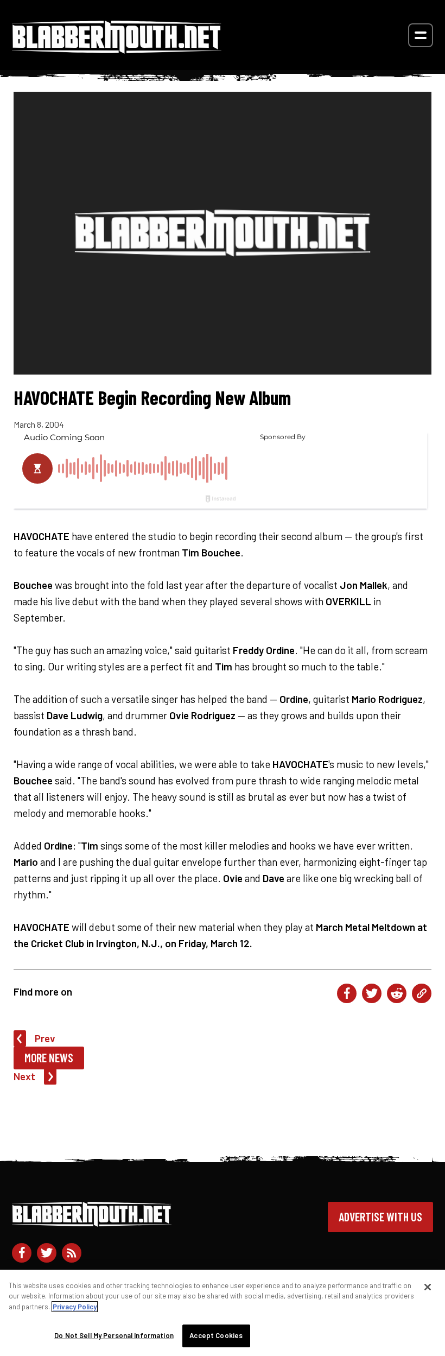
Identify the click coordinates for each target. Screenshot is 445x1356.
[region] (222, 1313)
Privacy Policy (75, 1306)
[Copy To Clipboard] (421, 993)
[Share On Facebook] (347, 993)
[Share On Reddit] (396, 993)
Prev (45, 1038)
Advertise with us (380, 1216)
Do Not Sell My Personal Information (114, 1335)
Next (24, 1076)
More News (48, 1057)
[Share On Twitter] (372, 993)
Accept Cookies (216, 1335)
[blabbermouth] (116, 49)
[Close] (428, 1287)
